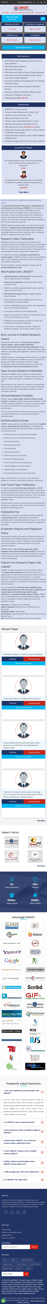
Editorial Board (27, 1260)
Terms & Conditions (8, 1238)
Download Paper (34, 659)
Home (5, 1260)
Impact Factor (8, 1264)
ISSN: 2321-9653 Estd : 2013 (12, 18)
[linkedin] (41, 2)
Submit (34, 1247)
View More (23, 192)
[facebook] (34, 2)
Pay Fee (19, 1268)
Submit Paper (21, 1264)
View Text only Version (23, 663)
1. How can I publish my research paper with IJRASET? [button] (21, 1092)
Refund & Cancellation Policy (12, 1232)
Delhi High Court (29, 127)
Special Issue (7, 1268)
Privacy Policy (6, 1229)
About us (14, 1260)
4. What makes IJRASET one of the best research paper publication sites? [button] (19, 1141)
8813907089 (23, 98)
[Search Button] (26, 1274)
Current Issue (35, 1264)
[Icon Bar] (43, 19)
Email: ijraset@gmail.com (25, 2)
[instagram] (44, 2)
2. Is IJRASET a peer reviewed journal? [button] (19, 1122)
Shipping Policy (7, 1235)
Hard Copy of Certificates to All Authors (13, 12)
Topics (28, 1268)
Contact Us (4, 2)
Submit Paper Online (23, 47)
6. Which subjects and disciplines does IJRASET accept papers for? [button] (19, 1162)
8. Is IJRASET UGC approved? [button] (15, 1180)
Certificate (12, 659)
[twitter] (38, 2)
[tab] (23, 1092)
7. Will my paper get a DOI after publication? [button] (21, 1172)
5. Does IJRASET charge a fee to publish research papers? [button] (19, 1152)
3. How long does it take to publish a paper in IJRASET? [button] (21, 1131)
